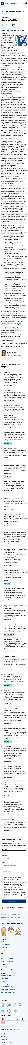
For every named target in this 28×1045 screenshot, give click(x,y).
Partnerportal (4, 947)
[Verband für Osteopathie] (20, 1005)
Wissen (9, 914)
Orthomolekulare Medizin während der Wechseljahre (14, 709)
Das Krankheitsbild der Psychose (12, 766)
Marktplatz (4, 950)
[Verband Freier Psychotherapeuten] (3, 1005)
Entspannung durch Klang (11, 639)
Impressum (4, 1036)
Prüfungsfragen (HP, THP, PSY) (9, 959)
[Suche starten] (22, 3)
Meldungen (7, 390)
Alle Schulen (4, 978)
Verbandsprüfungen (6, 967)
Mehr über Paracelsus (7, 961)
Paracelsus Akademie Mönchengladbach (15, 465)
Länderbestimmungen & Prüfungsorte (11, 956)
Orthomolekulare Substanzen (12, 783)
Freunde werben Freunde (8, 989)
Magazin (15, 914)
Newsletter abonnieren (14, 901)
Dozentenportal (5, 944)
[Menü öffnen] (2, 3)
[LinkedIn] (21, 1029)
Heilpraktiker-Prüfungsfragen (12, 405)
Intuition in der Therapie (10, 656)
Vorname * (4, 849)
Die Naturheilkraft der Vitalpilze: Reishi (14, 588)
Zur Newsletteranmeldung (8, 992)
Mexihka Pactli (7, 746)
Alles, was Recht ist (16, 917)
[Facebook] (18, 1029)
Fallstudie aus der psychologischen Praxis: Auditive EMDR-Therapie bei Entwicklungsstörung (15, 550)
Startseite (3, 914)
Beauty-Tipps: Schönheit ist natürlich (14, 481)
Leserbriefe (7, 372)
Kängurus (6, 691)
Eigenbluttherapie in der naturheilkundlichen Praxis (11, 801)
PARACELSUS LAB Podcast (8, 976)
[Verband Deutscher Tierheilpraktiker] (14, 1005)
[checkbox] (2, 876)
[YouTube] (14, 1029)
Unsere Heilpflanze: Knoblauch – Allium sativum (14, 729)
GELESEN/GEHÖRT (8, 416)
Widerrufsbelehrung (6, 987)
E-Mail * (4, 862)
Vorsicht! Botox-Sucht (10, 625)
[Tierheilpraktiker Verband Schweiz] (9, 1011)
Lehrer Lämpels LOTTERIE (10, 449)
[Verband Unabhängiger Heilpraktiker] (9, 1005)
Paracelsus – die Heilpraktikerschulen (14, 432)
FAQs (2, 981)
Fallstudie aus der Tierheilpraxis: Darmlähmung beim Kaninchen (12, 515)
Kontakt (3, 1033)
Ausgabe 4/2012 (5, 917)
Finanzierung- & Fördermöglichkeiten (11, 984)
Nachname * (5, 855)
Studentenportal (5, 942)
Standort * (4, 869)
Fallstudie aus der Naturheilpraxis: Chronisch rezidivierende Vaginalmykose (15, 531)
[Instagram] (11, 1029)
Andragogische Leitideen (8, 970)
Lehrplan (3, 964)
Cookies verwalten (6, 1042)
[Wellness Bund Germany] (3, 1011)
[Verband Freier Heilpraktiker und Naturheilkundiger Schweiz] (15, 1011)
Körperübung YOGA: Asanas (11, 498)
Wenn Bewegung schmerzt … (11, 570)
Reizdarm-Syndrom (9, 674)
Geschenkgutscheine (7, 995)
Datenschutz (4, 1039)
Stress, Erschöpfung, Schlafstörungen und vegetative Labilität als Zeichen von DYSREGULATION (15, 606)
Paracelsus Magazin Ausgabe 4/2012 (16, 11)
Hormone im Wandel (9, 819)
